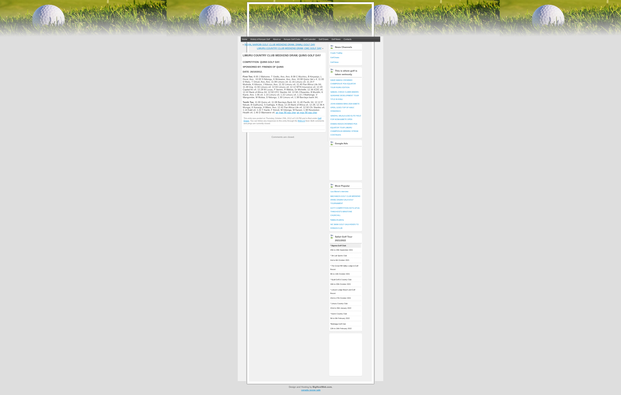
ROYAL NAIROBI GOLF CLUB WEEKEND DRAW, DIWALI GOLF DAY (280, 44)
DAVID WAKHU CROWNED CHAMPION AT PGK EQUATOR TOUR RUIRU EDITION (343, 83)
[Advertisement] (346, 162)
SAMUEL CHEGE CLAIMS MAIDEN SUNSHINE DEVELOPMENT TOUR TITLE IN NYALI (344, 95)
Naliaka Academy (337, 220)
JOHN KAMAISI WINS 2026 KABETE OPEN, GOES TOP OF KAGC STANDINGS (345, 107)
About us (277, 39)
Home (244, 39)
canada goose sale (311, 390)
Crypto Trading (336, 53)
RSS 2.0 (301, 121)
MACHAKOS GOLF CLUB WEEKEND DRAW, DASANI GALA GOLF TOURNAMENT (345, 199)
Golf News (336, 39)
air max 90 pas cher (286, 112)
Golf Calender (309, 39)
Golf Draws (323, 39)
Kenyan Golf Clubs (292, 39)
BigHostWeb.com (322, 387)
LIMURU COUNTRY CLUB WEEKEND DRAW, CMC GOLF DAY (289, 48)
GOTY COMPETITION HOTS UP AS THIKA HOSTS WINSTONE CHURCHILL (345, 211)
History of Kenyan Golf (260, 39)
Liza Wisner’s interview (339, 191)
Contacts (347, 39)
